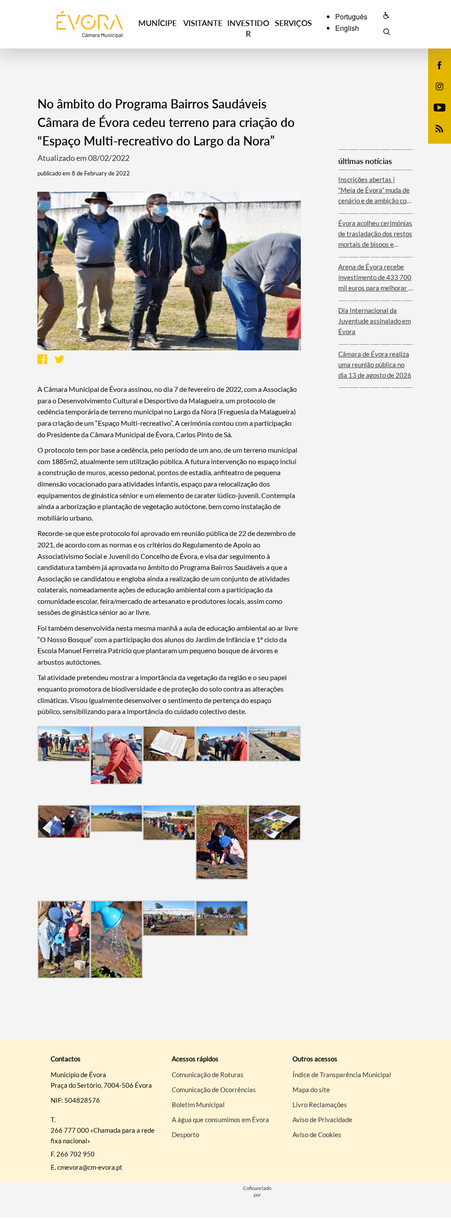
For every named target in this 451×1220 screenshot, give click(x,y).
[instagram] (440, 85)
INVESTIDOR (248, 28)
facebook (434, 74)
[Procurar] (386, 33)
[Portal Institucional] (89, 24)
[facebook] (440, 64)
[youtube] (440, 106)
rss (434, 137)
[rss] (440, 128)
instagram (434, 95)
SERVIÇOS (293, 23)
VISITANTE (202, 23)
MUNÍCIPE (157, 23)
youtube (434, 116)
